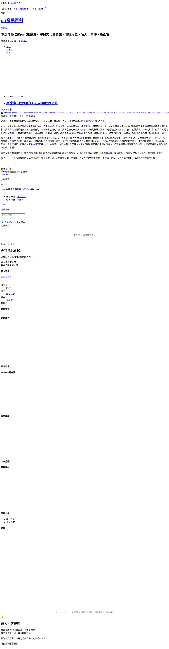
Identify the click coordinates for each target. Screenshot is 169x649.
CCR (82, 138)
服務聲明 (109, 612)
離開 (15, 644)
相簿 (8, 47)
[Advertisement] (84, 74)
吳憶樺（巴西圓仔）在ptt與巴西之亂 (32, 103)
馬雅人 (111, 153)
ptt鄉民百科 (12, 20)
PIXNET (65, 612)
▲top (3, 204)
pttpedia (4, 174)
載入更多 (5, 210)
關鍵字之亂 (88, 121)
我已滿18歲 (6, 644)
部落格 (9, 50)
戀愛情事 (21, 196)
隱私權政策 (99, 612)
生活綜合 (22, 41)
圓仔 (14, 133)
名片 (8, 53)
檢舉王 (36, 144)
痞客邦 (18, 189)
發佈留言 (5, 226)
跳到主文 (5, 28)
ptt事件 (20, 200)
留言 (24, 189)
